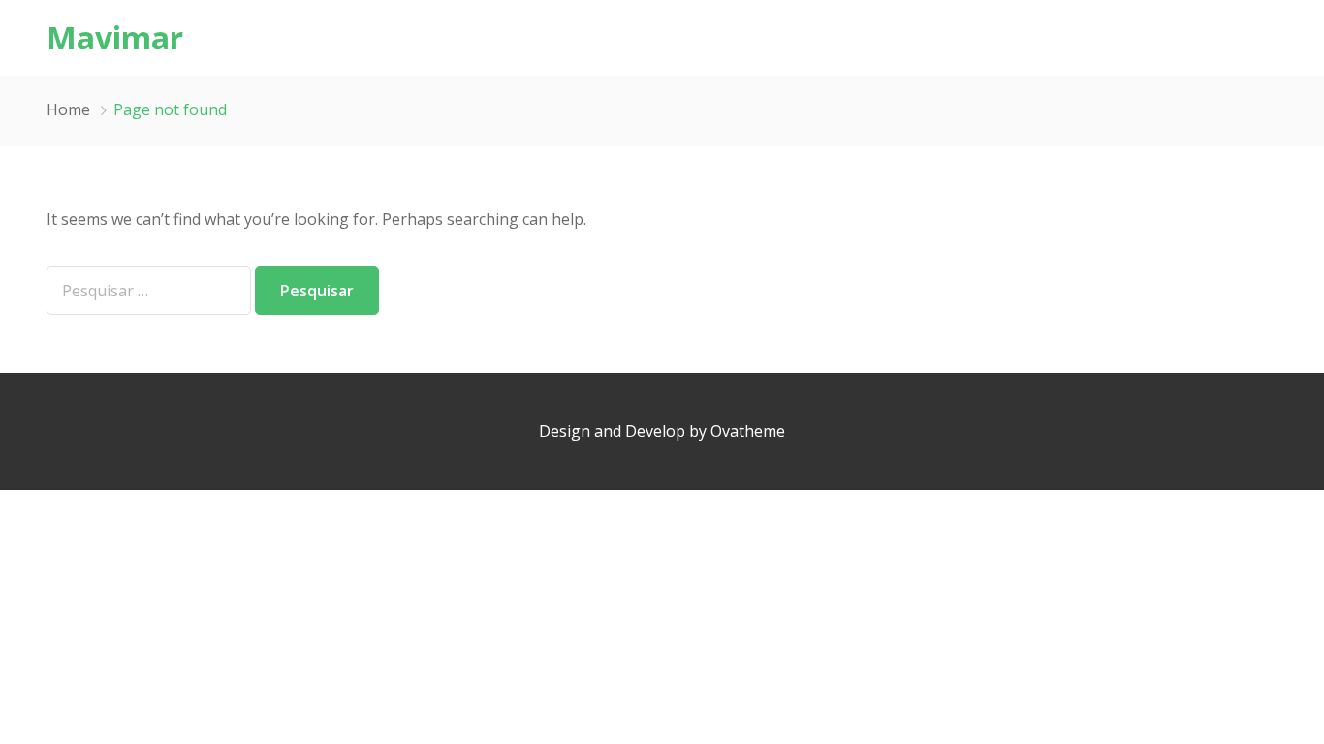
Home (68, 109)
